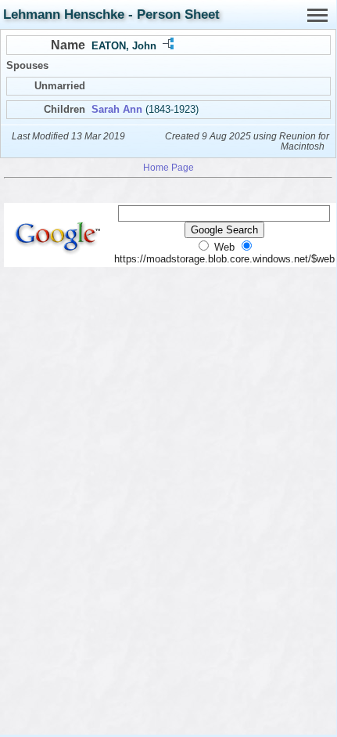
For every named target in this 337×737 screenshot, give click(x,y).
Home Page (168, 167)
